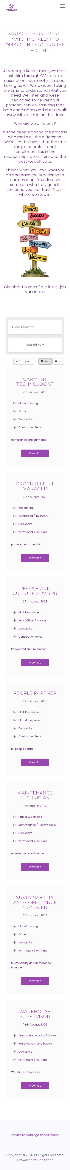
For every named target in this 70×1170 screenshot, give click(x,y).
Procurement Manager (35, 486)
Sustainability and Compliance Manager (35, 902)
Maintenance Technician (35, 795)
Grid (46, 361)
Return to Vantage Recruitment (35, 1135)
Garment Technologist (35, 381)
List (59, 361)
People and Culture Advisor (35, 591)
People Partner (35, 693)
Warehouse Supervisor (35, 1014)
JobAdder (45, 1160)
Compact (25, 361)
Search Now (35, 344)
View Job (35, 453)
